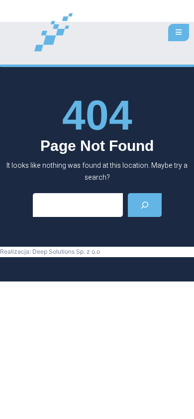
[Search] (145, 205)
